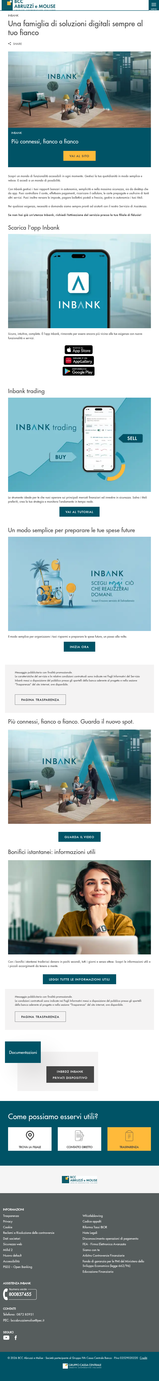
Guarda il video (79, 837)
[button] (154, 5)
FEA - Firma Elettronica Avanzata (104, 1244)
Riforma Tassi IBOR (110, 1227)
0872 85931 (25, 1314)
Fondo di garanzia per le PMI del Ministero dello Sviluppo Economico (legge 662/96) (119, 1263)
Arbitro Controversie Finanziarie (119, 1255)
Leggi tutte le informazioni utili (79, 979)
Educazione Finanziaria (98, 1271)
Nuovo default (28, 1255)
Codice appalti (108, 1221)
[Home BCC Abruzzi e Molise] (28, 5)
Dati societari (11, 1238)
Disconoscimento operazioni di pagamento (110, 1238)
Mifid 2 (8, 1249)
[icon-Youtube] (6, 1338)
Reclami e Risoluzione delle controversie (28, 1232)
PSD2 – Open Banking (33, 1266)
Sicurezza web (12, 1244)
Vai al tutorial (79, 512)
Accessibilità (11, 1261)
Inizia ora (79, 647)
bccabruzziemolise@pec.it (27, 1320)
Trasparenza (11, 1215)
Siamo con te (91, 1249)
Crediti (143, 1358)
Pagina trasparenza (40, 700)
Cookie (7, 1227)
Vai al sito (83, 157)
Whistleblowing (93, 1215)
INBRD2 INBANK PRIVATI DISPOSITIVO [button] (70, 1074)
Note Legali (106, 1232)
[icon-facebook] (15, 1338)
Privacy (7, 1221)
